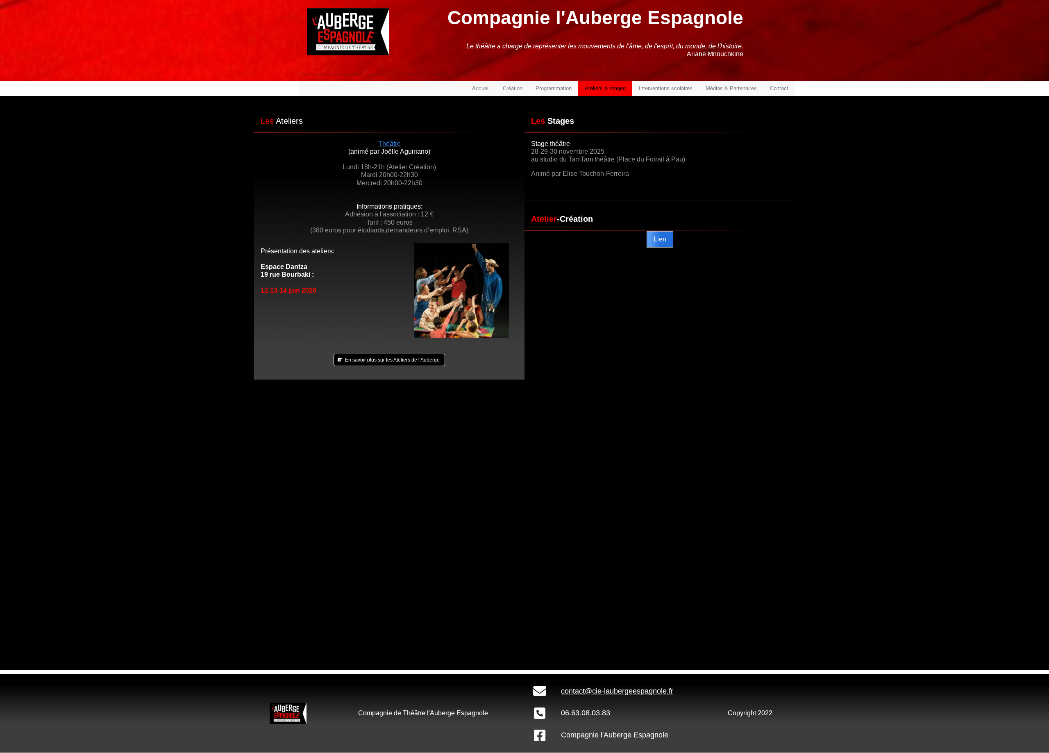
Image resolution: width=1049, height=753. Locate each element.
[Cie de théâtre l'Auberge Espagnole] (288, 713)
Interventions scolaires (666, 88)
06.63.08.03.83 (585, 713)
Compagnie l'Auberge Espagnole (614, 735)
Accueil (481, 88)
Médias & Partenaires (731, 88)
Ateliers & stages (605, 88)
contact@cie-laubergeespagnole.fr (617, 691)
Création (512, 88)
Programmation (554, 88)
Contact (779, 88)
